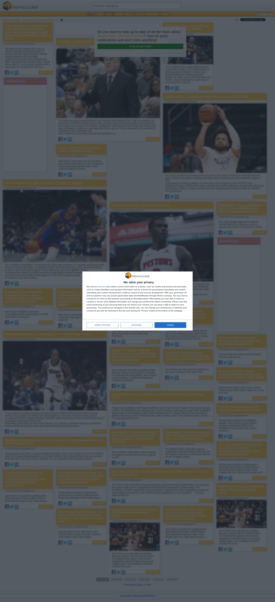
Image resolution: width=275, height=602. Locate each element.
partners (101, 287)
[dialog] (137, 301)
